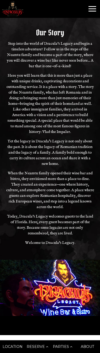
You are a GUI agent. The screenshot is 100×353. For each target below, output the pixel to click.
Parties (61, 346)
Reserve (36, 346)
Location (13, 346)
